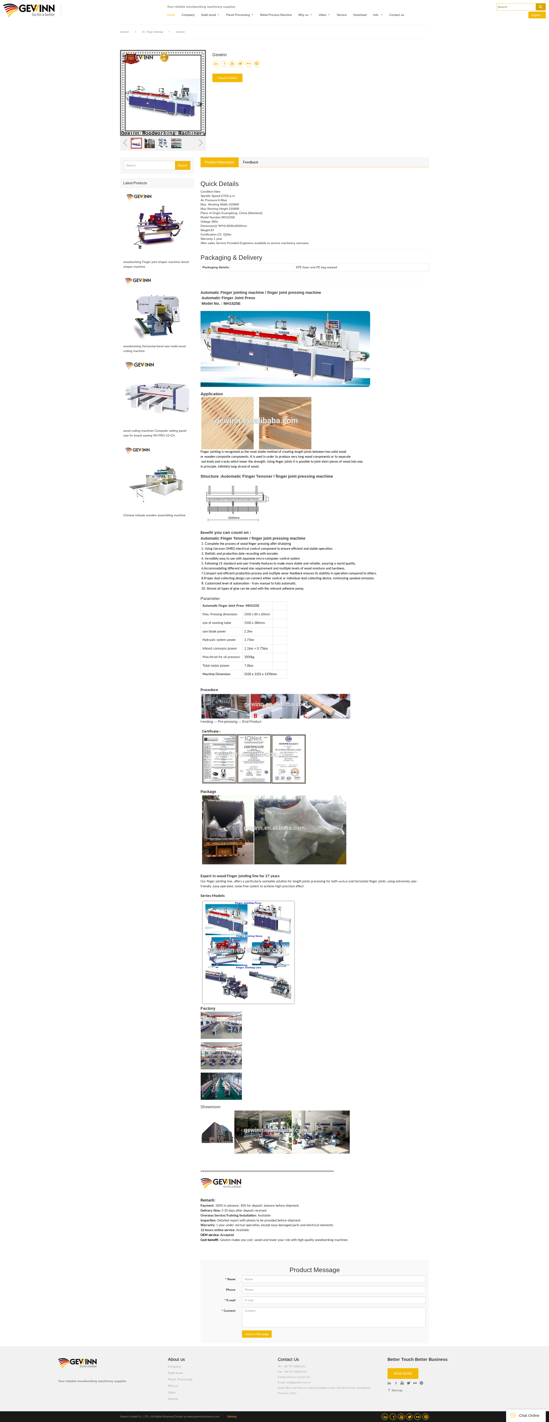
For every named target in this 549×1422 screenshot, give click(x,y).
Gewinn (124, 31)
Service (342, 15)
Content (228, 1310)
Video (322, 15)
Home (171, 15)
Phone (230, 1289)
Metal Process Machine (276, 15)
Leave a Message (257, 1334)
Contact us (396, 15)
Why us (303, 15)
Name (230, 1279)
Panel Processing (238, 15)
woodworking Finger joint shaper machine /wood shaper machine (156, 264)
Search (182, 165)
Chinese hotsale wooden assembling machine (154, 515)
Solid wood (208, 15)
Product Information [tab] (219, 162)
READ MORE (403, 1373)
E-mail (229, 1300)
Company (188, 15)
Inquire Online (227, 78)
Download (360, 15)
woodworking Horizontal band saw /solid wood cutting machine (154, 348)
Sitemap (397, 1390)
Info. (376, 15)
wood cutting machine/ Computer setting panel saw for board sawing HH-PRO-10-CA (154, 433)
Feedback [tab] (250, 162)
